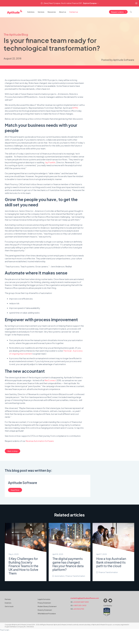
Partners (8, 599)
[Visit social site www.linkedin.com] (105, 600)
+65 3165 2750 (78, 609)
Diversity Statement (45, 610)
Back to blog (12, 451)
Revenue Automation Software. (40, 441)
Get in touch (9, 606)
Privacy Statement (44, 603)
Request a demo (117, 12)
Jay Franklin (50, 162)
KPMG (75, 108)
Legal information (44, 599)
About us (62, 12)
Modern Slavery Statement (47, 606)
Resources (52, 12)
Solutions (30, 12)
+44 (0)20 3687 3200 (81, 602)
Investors (8, 603)
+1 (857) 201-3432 (79, 605)
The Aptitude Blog (16, 34)
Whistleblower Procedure (47, 614)
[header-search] (131, 11)
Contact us (73, 12)
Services (41, 12)
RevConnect (50, 380)
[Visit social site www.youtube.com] (110, 600)
